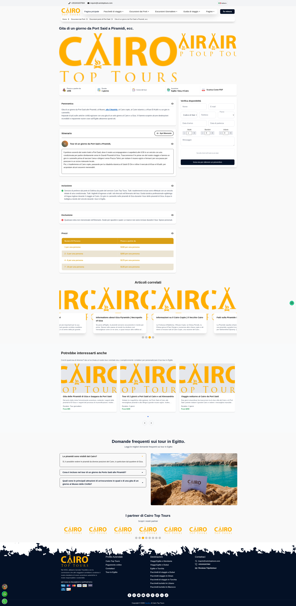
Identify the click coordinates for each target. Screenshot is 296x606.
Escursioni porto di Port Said (100, 19)
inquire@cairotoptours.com (101, 3)
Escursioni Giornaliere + (166, 11)
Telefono (204, 115)
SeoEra (148, 603)
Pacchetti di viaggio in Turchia (163, 580)
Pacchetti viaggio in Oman (161, 576)
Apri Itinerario (166, 133)
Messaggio (187, 140)
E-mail (213, 107)
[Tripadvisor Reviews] (292, 303)
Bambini (208, 129)
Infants (225, 129)
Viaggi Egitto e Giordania (161, 561)
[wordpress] (157, 595)
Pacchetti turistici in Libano (162, 583)
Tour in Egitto (111, 572)
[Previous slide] (144, 423)
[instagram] (134, 595)
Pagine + (210, 11)
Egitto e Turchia (157, 569)
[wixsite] (162, 595)
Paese (222, 112)
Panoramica (67, 104)
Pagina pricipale (91, 11)
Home (64, 19)
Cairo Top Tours (113, 561)
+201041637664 (78, 3)
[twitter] (139, 595)
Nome (185, 107)
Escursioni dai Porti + (139, 11)
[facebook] (129, 595)
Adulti (189, 129)
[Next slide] (151, 423)
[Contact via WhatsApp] (4, 594)
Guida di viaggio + (191, 11)
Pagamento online (114, 565)
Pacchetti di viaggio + (113, 11)
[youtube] (143, 595)
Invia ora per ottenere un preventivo (207, 162)
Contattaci (110, 569)
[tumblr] (148, 595)
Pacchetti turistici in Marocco (163, 587)
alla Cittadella (111, 110)
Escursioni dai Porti (78, 19)
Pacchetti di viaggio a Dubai (162, 572)
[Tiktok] (166, 595)
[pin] (152, 595)
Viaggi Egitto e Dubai (159, 565)
